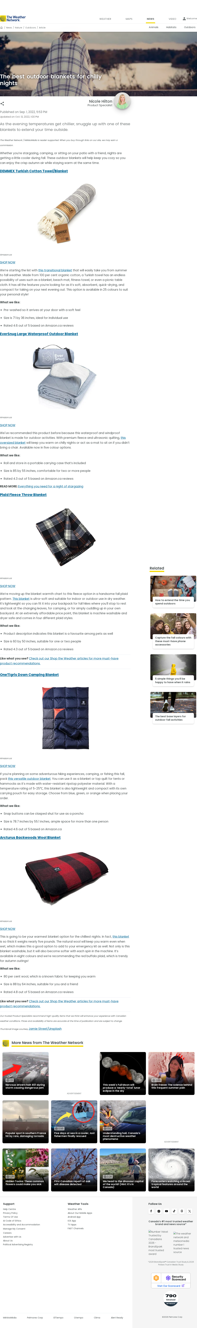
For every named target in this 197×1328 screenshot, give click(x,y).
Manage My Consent (14, 1228)
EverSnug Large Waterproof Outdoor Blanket (39, 334)
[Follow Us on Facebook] (151, 1211)
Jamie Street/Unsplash (45, 1029)
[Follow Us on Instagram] (159, 1211)
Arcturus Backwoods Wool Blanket (30, 837)
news (9, 27)
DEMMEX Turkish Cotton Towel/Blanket (34, 171)
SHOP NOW (7, 262)
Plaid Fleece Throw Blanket (23, 494)
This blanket (21, 599)
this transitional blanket (55, 270)
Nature (18, 27)
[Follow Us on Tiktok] (174, 1211)
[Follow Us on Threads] (182, 1211)
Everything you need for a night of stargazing (50, 486)
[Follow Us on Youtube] (166, 1211)
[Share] (2, 103)
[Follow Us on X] (189, 1211)
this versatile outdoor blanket (29, 779)
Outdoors (30, 27)
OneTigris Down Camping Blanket (29, 674)
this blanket (121, 937)
